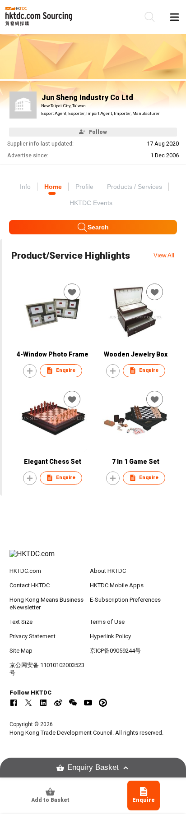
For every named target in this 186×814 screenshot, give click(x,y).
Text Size (21, 621)
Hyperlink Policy (110, 636)
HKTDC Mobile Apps (117, 585)
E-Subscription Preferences (125, 599)
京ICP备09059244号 (115, 650)
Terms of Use (107, 621)
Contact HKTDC (29, 585)
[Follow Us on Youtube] (88, 703)
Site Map (21, 650)
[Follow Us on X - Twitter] (28, 703)
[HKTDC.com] (93, 558)
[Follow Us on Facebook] (13, 703)
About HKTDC (108, 570)
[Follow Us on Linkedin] (43, 703)
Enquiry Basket (93, 767)
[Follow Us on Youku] (103, 703)
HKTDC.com (25, 570)
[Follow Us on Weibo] (58, 703)
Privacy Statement (32, 636)
